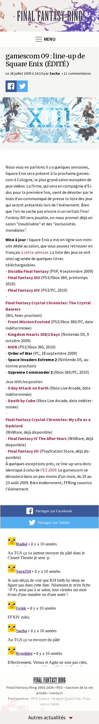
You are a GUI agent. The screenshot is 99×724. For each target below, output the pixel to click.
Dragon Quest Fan (66, 698)
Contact (56, 693)
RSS (59, 687)
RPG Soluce (40, 698)
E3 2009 (49, 470)
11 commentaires (77, 73)
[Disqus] (49, 600)
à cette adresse (34, 252)
